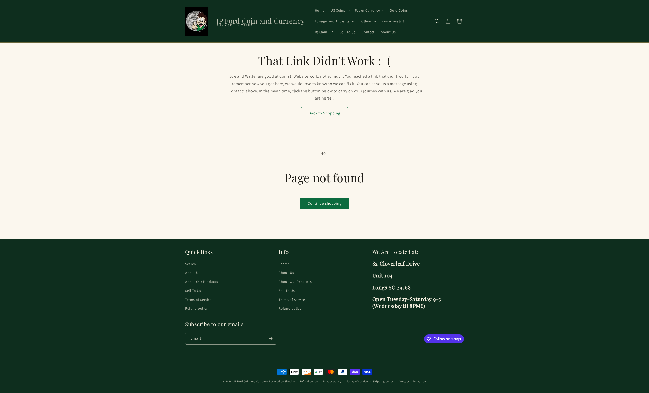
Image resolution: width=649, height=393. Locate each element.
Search (190, 263)
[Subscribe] (270, 339)
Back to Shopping (324, 113)
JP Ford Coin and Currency (250, 381)
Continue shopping (325, 203)
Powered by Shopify (282, 381)
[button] (340, 10)
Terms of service (357, 381)
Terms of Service (198, 299)
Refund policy (196, 308)
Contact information (412, 381)
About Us (192, 273)
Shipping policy (383, 381)
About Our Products (201, 282)
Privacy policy (332, 381)
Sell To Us (193, 290)
